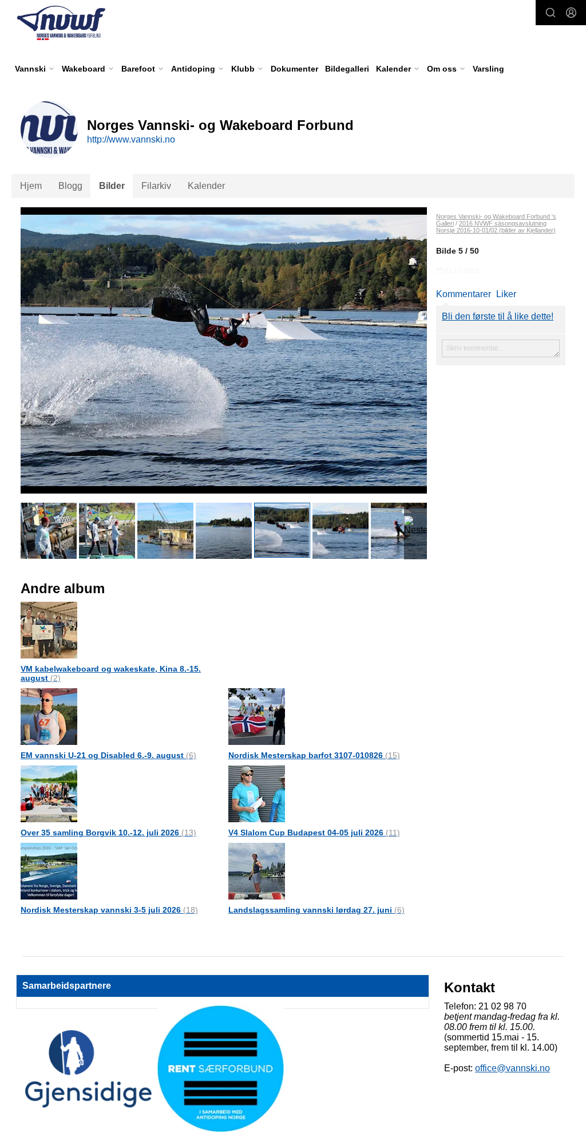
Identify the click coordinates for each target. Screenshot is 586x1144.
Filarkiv (156, 186)
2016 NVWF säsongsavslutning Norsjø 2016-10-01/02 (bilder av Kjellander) (496, 227)
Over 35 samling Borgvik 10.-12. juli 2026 (108, 832)
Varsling (488, 68)
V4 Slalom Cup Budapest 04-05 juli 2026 (314, 832)
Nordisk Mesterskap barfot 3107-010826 (314, 755)
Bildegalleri (347, 68)
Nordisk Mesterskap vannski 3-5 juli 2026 (109, 909)
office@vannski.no (512, 1068)
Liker (506, 294)
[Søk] (550, 12)
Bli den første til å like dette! (497, 316)
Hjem (31, 186)
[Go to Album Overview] (49, 629)
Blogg (70, 186)
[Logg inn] (571, 12)
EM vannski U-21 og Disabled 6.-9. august (108, 755)
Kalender (206, 186)
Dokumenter (294, 68)
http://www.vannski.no (131, 139)
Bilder (112, 186)
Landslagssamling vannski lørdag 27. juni (316, 909)
